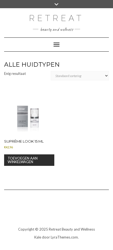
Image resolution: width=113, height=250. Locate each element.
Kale (37, 237)
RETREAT (56, 18)
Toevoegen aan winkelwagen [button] (23, 160)
